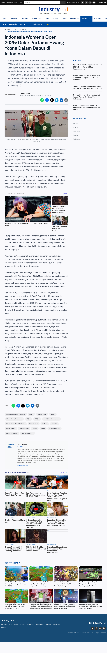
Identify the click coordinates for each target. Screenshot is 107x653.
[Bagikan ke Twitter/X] (52, 100)
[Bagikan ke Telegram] (57, 100)
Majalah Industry (20, 624)
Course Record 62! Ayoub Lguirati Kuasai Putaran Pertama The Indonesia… (86, 97)
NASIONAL (25, 19)
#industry (54, 424)
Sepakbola (13, 24)
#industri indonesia (11, 433)
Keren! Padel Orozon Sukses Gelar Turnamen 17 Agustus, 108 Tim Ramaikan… (86, 77)
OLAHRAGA (86, 19)
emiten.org (102, 2)
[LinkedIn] (94, 2)
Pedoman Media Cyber (53, 624)
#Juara (31, 414)
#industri (44, 424)
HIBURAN (97, 19)
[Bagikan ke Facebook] (47, 100)
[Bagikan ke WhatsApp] (42, 100)
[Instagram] (90, 2)
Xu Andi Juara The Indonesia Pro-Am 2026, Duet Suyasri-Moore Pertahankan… (87, 67)
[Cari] (63, 2)
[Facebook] (86, 2)
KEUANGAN (74, 19)
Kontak (3, 627)
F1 (29, 24)
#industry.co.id (33, 424)
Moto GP (23, 24)
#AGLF (28, 419)
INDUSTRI (13, 19)
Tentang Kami (7, 620)
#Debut (53, 414)
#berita (35, 428)
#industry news (24, 428)
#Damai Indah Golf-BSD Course (15, 424)
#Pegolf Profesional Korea (14, 419)
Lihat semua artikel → (23, 465)
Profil (10, 624)
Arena (47, 24)
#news (43, 428)
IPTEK (47, 19)
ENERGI (56, 19)
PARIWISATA (36, 19)
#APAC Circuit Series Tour (51, 419)
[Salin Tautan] (66, 100)
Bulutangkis (37, 24)
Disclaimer (39, 624)
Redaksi (4, 624)
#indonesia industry (27, 433)
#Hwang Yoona (42, 414)
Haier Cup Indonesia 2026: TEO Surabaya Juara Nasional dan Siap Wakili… (86, 107)
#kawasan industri (54, 428)
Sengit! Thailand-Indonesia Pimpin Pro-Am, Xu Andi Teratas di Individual (87, 87)
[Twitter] (82, 2)
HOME (4, 19)
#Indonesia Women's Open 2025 (15, 414)
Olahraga (16, 29)
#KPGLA (37, 419)
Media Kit (30, 624)
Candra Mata (25, 93)
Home (4, 24)
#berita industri (10, 428)
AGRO (64, 19)
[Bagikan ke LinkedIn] (61, 100)
